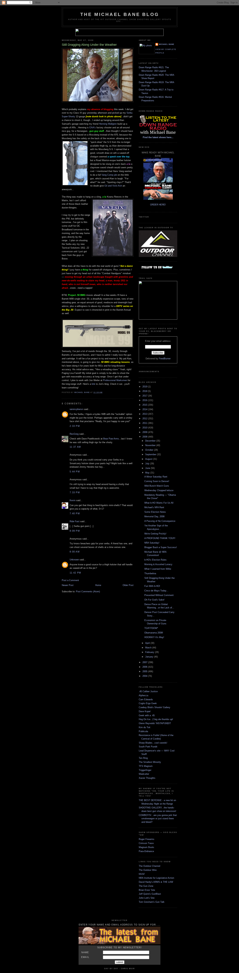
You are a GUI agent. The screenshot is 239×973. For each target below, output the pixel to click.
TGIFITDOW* (151, 628)
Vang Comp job (109, 175)
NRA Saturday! (151, 542)
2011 (145, 423)
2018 (145, 391)
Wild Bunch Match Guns (156, 485)
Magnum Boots (146, 847)
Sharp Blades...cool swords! (153, 742)
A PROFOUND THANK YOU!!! (159, 538)
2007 (145, 662)
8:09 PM (75, 531)
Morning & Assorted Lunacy (158, 564)
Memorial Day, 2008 (154, 516)
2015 (145, 405)
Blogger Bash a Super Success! (160, 547)
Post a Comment (70, 580)
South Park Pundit (148, 746)
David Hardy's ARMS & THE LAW (156, 882)
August (149, 459)
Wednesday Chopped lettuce (158, 490)
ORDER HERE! (158, 204)
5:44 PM (75, 471)
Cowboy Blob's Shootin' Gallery (154, 707)
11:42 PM (75, 572)
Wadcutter (144, 774)
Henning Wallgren (108, 124)
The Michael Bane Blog (119, 14)
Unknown (74, 559)
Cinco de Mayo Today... (156, 590)
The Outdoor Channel (149, 866)
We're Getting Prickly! (155, 533)
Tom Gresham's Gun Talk (151, 902)
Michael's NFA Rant (154, 507)
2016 (145, 400)
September (151, 454)
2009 (145, 432)
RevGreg (74, 434)
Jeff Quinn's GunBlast (150, 894)
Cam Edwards (146, 699)
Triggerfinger (145, 770)
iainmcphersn (76, 409)
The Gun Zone (146, 886)
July (147, 463)
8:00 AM (75, 551)
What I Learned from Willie (157, 569)
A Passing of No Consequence (159, 521)
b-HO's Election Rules (155, 559)
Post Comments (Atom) (88, 591)
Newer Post (67, 585)
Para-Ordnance (146, 851)
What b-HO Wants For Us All (158, 502)
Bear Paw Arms (111, 438)
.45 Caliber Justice (148, 691)
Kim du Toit (144, 727)
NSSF (142, 874)
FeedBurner (165, 358)
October (149, 450)
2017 (145, 395)
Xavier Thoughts (147, 778)
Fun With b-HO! (152, 586)
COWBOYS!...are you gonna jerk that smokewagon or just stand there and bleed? (158, 818)
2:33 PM (75, 426)
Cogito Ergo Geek (148, 703)
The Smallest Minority (150, 762)
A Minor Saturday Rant (155, 476)
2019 (145, 386)
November (150, 445)
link (93, 384)
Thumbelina (150, 573)
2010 (145, 427)
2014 (145, 409)
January (149, 656)
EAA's (92, 127)
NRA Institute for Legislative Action (156, 878)
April (147, 643)
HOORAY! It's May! (154, 637)
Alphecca (143, 695)
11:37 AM (75, 447)
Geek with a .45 (147, 715)
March (148, 647)
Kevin (72, 500)
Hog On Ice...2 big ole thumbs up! (156, 719)
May (147, 472)
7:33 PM (75, 492)
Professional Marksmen (115, 380)
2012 (145, 418)
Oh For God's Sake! (154, 599)
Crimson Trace (146, 843)
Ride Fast (74, 521)
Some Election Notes (155, 512)
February (150, 652)
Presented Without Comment (159, 595)
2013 (145, 414)
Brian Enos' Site (147, 890)
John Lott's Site (146, 898)
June (148, 468)
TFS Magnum (146, 766)
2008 (145, 436)
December (150, 440)
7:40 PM (75, 513)
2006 (145, 667)
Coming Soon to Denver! (156, 481)
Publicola (143, 731)
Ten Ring (143, 758)
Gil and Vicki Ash (113, 185)
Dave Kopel (144, 711)
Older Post (128, 585)
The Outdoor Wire (148, 870)
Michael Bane (166, 44)
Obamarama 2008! (153, 632)
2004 (145, 676)
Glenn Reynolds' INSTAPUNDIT (155, 723)
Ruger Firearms (146, 839)
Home (98, 585)
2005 (145, 671)
